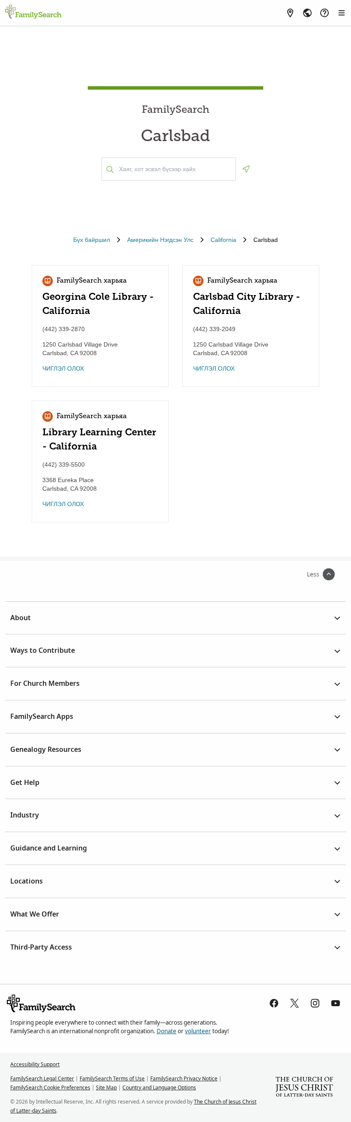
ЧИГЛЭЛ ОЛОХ (63, 368)
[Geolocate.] (246, 169)
